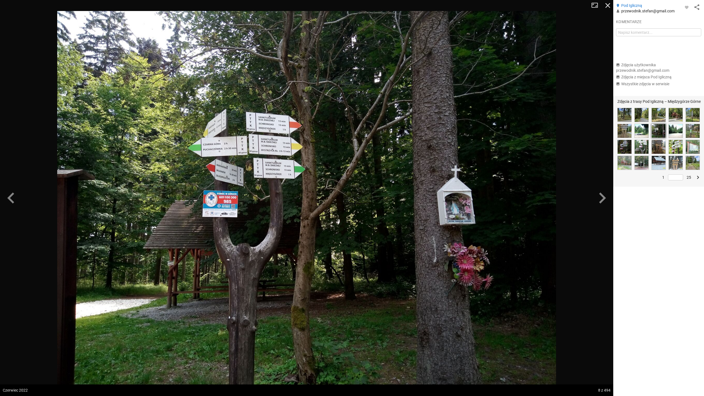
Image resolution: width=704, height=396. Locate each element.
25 (689, 177)
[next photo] (602, 198)
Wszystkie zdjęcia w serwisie (645, 84)
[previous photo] (11, 198)
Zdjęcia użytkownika (642, 68)
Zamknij (607, 5)
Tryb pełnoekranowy (596, 5)
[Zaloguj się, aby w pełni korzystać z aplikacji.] (686, 7)
